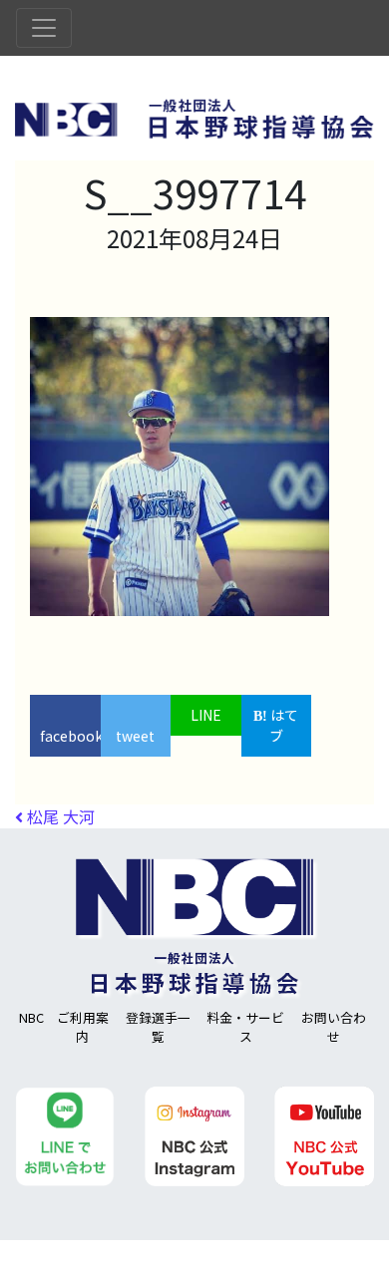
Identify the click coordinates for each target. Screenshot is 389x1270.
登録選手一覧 (158, 1027)
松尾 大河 (59, 816)
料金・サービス (245, 1027)
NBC (31, 1017)
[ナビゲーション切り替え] (44, 28)
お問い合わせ (333, 1027)
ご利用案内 (83, 1027)
